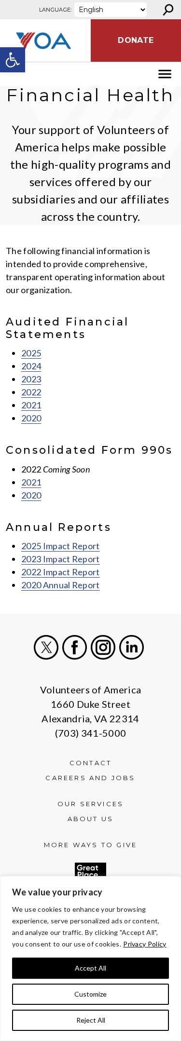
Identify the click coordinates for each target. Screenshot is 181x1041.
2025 (31, 353)
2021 (31, 405)
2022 (31, 392)
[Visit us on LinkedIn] (131, 647)
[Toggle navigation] (13, 74)
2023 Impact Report (60, 559)
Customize (90, 994)
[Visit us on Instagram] (103, 647)
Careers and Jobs (90, 778)
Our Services (90, 804)
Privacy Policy (144, 944)
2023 (31, 379)
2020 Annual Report (60, 585)
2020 (31, 418)
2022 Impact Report (60, 572)
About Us (91, 819)
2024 (31, 366)
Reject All (90, 1020)
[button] (12, 59)
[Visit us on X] (46, 647)
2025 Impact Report (60, 546)
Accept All (90, 968)
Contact (90, 763)
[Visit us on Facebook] (74, 647)
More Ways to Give (90, 845)
